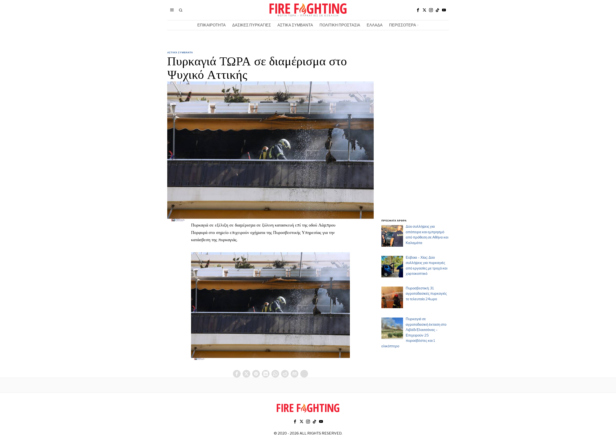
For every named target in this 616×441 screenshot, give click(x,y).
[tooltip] (418, 10)
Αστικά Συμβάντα (180, 52)
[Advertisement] (415, 138)
